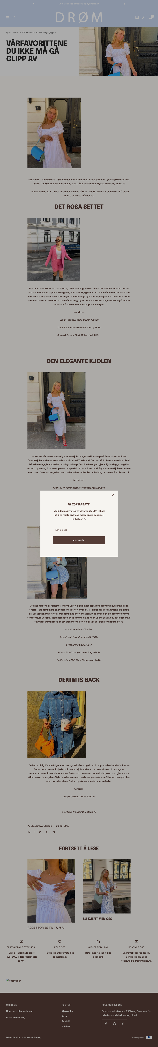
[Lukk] (113, 495)
